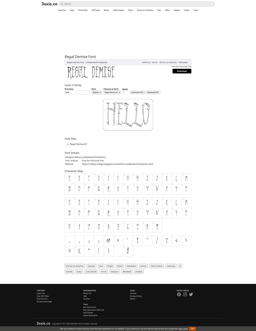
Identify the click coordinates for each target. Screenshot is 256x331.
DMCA (132, 299)
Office (167, 10)
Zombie (138, 271)
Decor (130, 10)
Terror (103, 271)
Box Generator (89, 307)
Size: (93, 89)
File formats (82, 10)
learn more (183, 328)
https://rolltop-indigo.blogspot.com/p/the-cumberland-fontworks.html (117, 164)
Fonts (196, 10)
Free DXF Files (43, 296)
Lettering (146, 62)
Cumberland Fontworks (96, 62)
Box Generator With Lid (93, 310)
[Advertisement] (128, 34)
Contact (86, 299)
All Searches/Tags (44, 301)
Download (182, 71)
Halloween (183, 62)
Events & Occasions (145, 10)
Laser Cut (62, 10)
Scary (79, 271)
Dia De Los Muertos (168, 62)
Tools (72, 10)
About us (87, 293)
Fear (101, 266)
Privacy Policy (136, 296)
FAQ (85, 296)
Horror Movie (157, 266)
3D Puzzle (96, 10)
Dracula (91, 266)
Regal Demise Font (75, 62)
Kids (159, 10)
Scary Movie (91, 271)
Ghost (119, 266)
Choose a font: (111, 89)
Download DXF (153, 92)
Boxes (106, 10)
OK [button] (192, 328)
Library (186, 10)
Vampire (114, 271)
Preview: (69, 89)
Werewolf (127, 271)
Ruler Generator (90, 315)
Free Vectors (42, 299)
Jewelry (177, 10)
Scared (69, 271)
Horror (155, 62)
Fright (110, 266)
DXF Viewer (88, 312)
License (133, 293)
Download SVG (137, 92)
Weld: (125, 89)
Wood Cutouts (118, 10)
